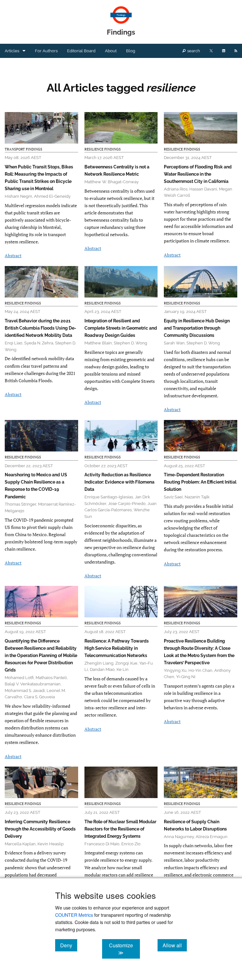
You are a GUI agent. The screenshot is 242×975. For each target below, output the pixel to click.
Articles (12, 50)
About (111, 50)
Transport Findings (23, 149)
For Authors (46, 50)
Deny (68, 945)
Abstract (13, 255)
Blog (130, 50)
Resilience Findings (102, 149)
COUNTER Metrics (74, 914)
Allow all (175, 945)
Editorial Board (81, 50)
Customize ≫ (124, 949)
